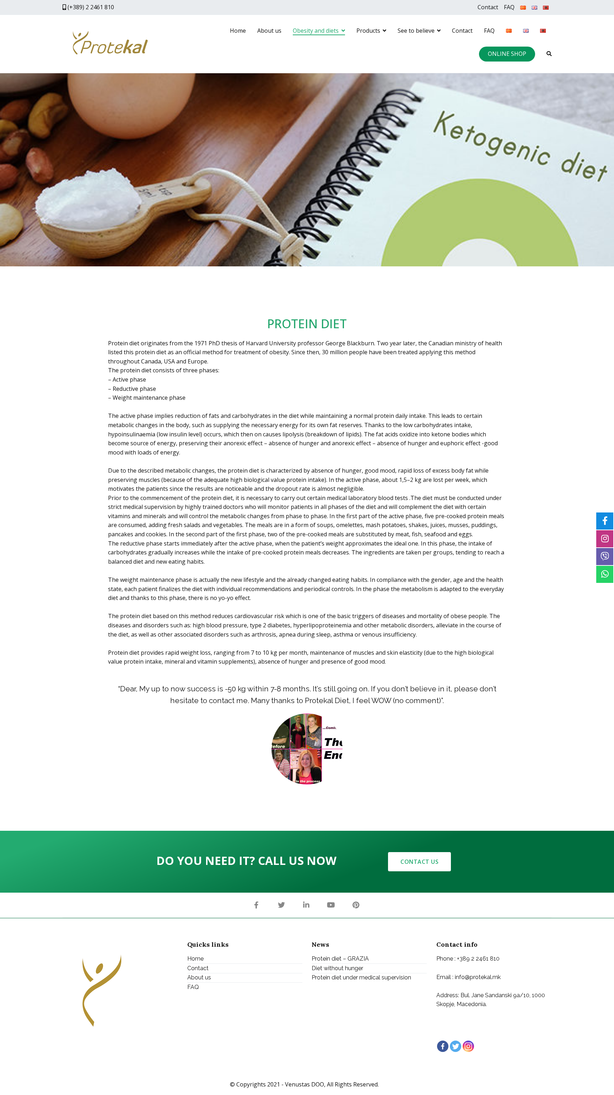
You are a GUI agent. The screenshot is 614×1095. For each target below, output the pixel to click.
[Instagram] (468, 1046)
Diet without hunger (337, 968)
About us (269, 30)
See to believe (416, 30)
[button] (419, 861)
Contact (488, 7)
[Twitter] (455, 1046)
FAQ (509, 7)
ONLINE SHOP (507, 54)
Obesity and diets (316, 30)
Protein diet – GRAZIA (340, 958)
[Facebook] (442, 1046)
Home (238, 30)
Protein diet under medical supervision (361, 977)
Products (368, 30)
